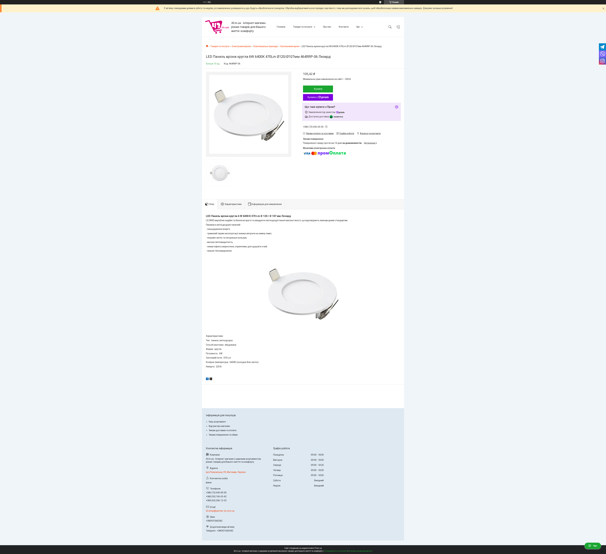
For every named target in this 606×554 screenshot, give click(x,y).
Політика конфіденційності (360, 551)
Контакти (344, 27)
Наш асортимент (217, 421)
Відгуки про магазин (219, 426)
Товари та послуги (302, 27)
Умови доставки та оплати (222, 430)
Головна (281, 27)
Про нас (327, 27)
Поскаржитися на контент (335, 551)
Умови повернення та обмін (223, 434)
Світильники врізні (289, 46)
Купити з (312, 97)
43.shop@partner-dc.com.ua (220, 511)
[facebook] (207, 379)
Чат (595, 546)
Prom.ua (318, 548)
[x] (211, 379)
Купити (318, 88)
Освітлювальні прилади (265, 46)
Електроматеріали (241, 46)
